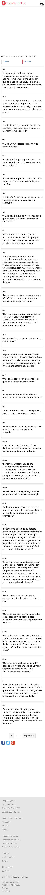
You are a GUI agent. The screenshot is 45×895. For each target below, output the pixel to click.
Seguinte (29, 735)
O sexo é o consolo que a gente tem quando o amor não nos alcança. (20, 380)
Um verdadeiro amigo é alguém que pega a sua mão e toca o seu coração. (21, 493)
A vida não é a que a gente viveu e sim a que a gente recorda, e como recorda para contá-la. (21, 162)
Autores (28, 62)
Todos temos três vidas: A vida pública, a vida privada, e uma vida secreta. (21, 412)
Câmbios (5, 829)
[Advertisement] (22, 30)
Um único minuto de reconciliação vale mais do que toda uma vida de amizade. (22, 429)
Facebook (9, 867)
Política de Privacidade (11, 885)
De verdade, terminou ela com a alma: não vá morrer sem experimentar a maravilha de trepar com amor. (21, 298)
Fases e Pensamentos (11, 847)
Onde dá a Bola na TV (11, 808)
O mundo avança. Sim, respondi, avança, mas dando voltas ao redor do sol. (21, 598)
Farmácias (6, 822)
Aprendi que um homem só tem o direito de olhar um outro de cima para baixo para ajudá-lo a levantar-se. (21, 448)
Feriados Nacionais (9, 843)
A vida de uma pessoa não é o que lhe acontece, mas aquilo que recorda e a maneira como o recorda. (21, 128)
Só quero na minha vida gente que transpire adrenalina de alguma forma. (21, 396)
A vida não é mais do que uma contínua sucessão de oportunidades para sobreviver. (22, 200)
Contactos (6, 891)
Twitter (7, 871)
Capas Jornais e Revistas (12, 818)
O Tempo (6, 853)
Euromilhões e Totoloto (11, 812)
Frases (6, 62)
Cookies (5, 888)
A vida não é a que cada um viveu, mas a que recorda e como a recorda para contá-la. (22, 181)
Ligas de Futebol (8, 804)
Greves (5, 861)
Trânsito (5, 825)
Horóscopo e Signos (10, 836)
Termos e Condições (10, 882)
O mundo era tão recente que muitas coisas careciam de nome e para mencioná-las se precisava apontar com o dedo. (22, 618)
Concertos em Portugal (11, 839)
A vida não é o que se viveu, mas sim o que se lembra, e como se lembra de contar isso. (21, 218)
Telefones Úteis (8, 857)
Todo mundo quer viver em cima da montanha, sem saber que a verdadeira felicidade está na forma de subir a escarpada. (22, 511)
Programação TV (9, 800)
